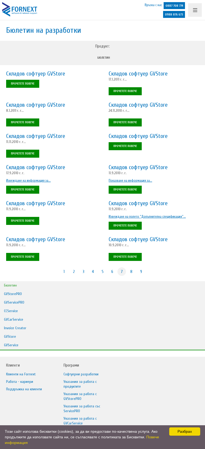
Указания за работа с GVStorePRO (80, 396)
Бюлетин (103, 57)
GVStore (10, 336)
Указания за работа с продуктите (80, 384)
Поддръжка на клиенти (24, 389)
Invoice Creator (15, 328)
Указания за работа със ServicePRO (82, 408)
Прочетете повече (22, 83)
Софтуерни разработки (81, 374)
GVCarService (13, 319)
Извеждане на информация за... (28, 180)
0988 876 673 (174, 14)
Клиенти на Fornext (21, 374)
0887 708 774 (174, 5)
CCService (11, 311)
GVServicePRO (14, 302)
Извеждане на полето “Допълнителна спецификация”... (147, 216)
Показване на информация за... (130, 180)
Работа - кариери (19, 381)
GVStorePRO (13, 294)
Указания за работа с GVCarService (80, 421)
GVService (11, 345)
